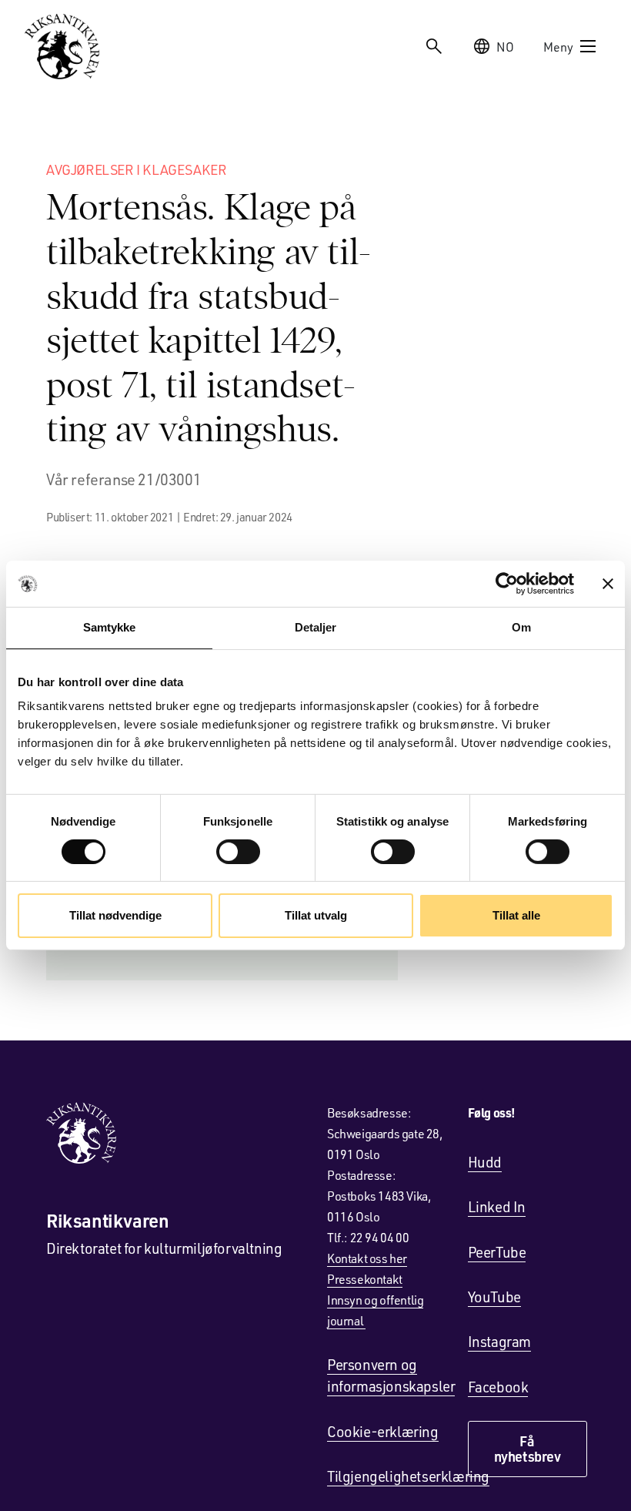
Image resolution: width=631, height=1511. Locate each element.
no (505, 47)
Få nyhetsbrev (527, 1449)
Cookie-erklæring (383, 1431)
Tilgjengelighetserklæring (408, 1476)
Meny (558, 47)
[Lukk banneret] (608, 583)
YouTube (494, 1296)
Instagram (499, 1341)
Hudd (485, 1161)
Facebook (498, 1386)
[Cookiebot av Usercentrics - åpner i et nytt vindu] (506, 583)
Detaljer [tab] (316, 627)
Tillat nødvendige (115, 915)
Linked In (497, 1206)
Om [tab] (521, 627)
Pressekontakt (364, 1279)
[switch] (238, 851)
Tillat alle (516, 915)
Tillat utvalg (316, 915)
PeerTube (497, 1251)
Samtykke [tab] (109, 627)
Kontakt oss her (367, 1258)
